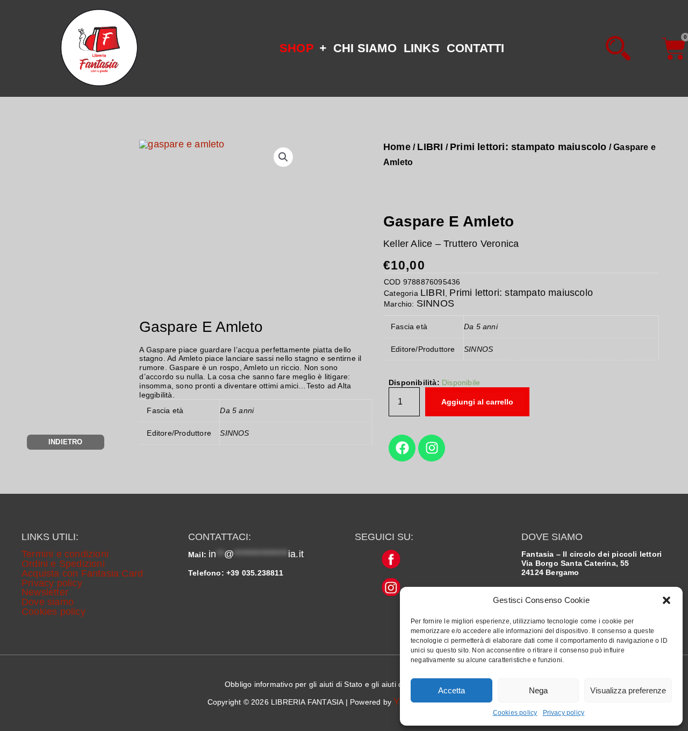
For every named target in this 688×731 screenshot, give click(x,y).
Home (397, 146)
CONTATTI (476, 48)
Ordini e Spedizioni (63, 563)
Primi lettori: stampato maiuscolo (528, 146)
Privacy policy (564, 712)
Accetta (451, 690)
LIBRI (430, 146)
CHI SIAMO (365, 48)
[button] (666, 600)
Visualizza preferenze (628, 690)
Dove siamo (48, 602)
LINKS (422, 48)
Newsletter (45, 592)
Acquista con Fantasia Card (82, 573)
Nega (538, 690)
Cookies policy (515, 712)
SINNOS (435, 303)
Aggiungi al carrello (477, 402)
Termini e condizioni (65, 554)
